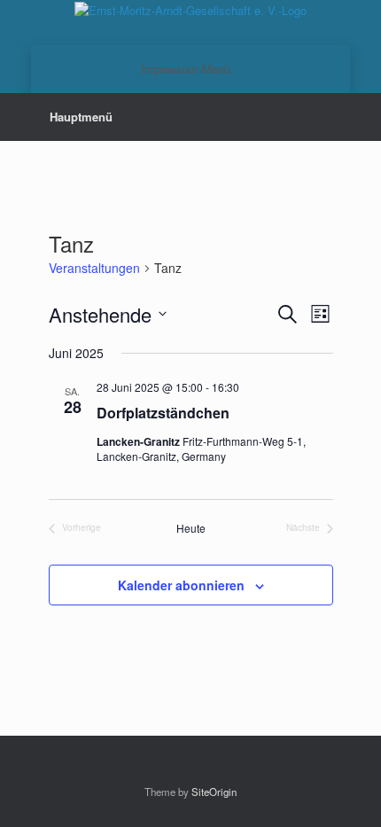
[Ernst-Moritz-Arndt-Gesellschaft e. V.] (190, 9)
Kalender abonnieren (181, 585)
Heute (191, 528)
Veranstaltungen (94, 268)
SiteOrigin (214, 791)
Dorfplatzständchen (163, 412)
